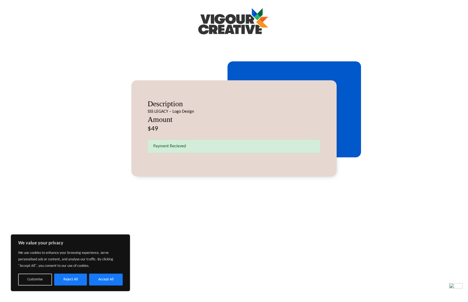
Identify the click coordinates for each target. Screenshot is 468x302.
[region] (70, 262)
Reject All (70, 279)
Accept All (105, 279)
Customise (35, 279)
